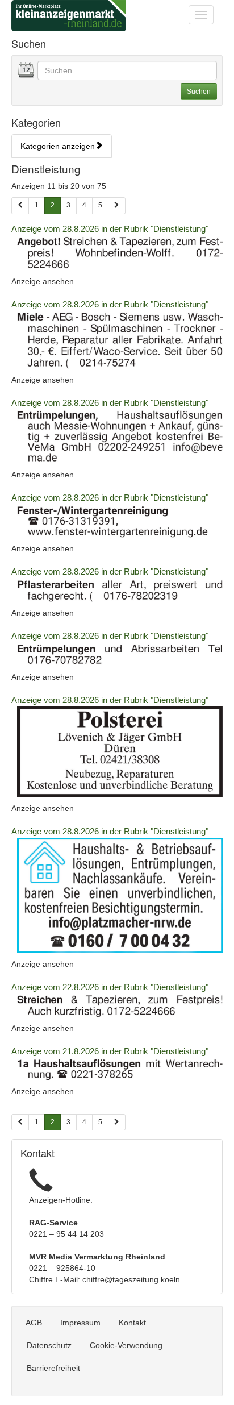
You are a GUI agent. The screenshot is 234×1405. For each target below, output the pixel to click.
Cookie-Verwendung (126, 1345)
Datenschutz (49, 1345)
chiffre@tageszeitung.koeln (131, 1279)
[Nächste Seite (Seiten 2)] (117, 1122)
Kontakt (132, 1322)
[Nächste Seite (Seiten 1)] (117, 205)
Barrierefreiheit (53, 1368)
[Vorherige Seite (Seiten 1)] (20, 205)
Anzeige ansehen (42, 281)
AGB (34, 1322)
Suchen (199, 91)
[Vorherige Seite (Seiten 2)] (20, 1122)
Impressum (80, 1322)
